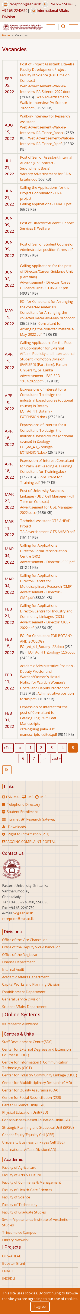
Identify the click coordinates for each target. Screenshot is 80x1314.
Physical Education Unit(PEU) (25, 1112)
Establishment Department (23, 991)
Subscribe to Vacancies (40, 769)
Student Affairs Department (24, 1006)
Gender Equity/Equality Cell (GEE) (28, 1134)
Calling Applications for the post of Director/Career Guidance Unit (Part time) (46, 271)
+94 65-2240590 (15, 10)
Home (6, 35)
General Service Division (21, 999)
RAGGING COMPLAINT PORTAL (30, 841)
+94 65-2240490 (61, 4)
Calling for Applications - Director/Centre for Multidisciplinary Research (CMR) (46, 581)
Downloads (17, 826)
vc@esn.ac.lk (23, 913)
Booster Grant (13, 1263)
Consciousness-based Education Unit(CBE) (36, 1120)
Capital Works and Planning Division (31, 984)
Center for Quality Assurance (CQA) (30, 1090)
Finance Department (18, 962)
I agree (40, 1306)
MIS (43, 797)
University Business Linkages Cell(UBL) (33, 1142)
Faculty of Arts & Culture (21, 1175)
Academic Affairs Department (25, 977)
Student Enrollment (22, 811)
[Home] (22, 26)
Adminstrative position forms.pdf (46, 249)
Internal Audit (13, 969)
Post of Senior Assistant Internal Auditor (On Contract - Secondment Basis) (46, 163)
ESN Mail (13, 797)
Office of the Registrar (20, 954)
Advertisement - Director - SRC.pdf (47, 562)
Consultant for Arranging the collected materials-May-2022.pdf (47, 329)
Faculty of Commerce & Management (31, 1182)
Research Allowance (22, 1024)
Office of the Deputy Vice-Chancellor (31, 947)
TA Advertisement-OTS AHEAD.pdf (47, 531)
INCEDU (8, 1278)
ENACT (7, 1271)
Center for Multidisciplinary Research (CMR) (37, 1082)
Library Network (15, 1240)
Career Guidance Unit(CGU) (23, 1105)
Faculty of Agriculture (19, 1167)
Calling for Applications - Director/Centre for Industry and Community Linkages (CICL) (46, 611)
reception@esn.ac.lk (25, 4)
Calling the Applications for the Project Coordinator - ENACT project (45, 193)
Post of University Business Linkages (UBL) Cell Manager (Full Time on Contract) (47, 496)
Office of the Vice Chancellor (24, 939)
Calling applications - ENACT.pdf (45, 204)
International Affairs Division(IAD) (29, 1149)
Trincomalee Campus (19, 1232)
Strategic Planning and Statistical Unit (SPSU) (38, 1127)
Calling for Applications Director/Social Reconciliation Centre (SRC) (43, 551)
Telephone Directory (23, 804)
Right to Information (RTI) (28, 834)
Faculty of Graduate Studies (24, 1212)
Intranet (13, 819)
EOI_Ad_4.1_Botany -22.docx (42, 646)
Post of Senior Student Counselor (47, 244)
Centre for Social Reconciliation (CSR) (31, 1097)
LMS (29, 797)
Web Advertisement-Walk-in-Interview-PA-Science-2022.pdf (44, 102)
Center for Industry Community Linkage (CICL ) (39, 1075)
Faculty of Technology (19, 1204)
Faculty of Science (16, 1197)
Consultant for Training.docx (43, 471)
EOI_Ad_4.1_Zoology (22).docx (51, 652)
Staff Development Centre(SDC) (27, 1041)
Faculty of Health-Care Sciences (27, 1189)
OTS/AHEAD (12, 1256)
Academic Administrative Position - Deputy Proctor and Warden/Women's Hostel (47, 671)
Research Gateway (40, 819)
